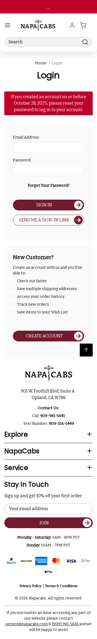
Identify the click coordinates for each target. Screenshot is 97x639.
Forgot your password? (49, 185)
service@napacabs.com (26, 624)
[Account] (72, 25)
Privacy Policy (30, 586)
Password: (22, 160)
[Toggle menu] (7, 25)
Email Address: (26, 137)
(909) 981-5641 (65, 624)
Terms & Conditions (61, 586)
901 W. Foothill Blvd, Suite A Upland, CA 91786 (48, 394)
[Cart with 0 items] (86, 25)
